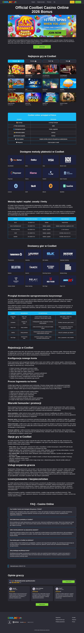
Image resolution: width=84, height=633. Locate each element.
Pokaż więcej (42, 604)
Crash (49, 61)
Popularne (15, 61)
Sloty (67, 61)
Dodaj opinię (68, 581)
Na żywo (32, 61)
